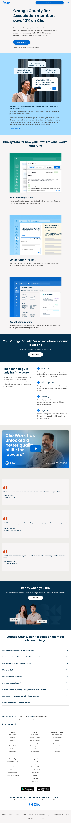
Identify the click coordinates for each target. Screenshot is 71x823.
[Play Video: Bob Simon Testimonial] (35, 448)
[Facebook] (2, 724)
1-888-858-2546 (22, 716)
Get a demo (35, 354)
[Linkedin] (9, 724)
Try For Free (49, 3)
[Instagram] (15, 724)
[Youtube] (12, 724)
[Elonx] (5, 724)
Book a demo (21, 42)
